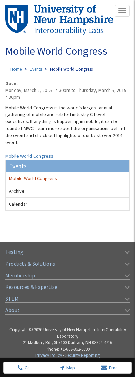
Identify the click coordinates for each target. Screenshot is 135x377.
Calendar (18, 204)
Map (70, 368)
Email (114, 368)
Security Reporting (82, 355)
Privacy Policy (48, 355)
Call (28, 368)
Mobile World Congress (29, 156)
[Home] (59, 20)
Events (36, 69)
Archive (17, 191)
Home (16, 69)
